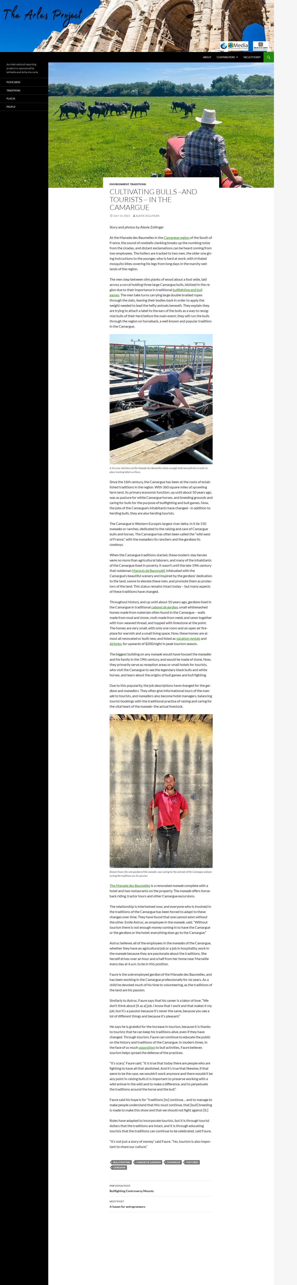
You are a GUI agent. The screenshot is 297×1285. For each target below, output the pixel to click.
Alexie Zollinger (147, 215)
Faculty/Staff (252, 57)
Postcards (13, 82)
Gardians (119, 1167)
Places (11, 98)
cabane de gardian (148, 1162)
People (11, 106)
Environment (119, 184)
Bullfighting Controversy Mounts (132, 1188)
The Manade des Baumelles (130, 885)
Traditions (138, 184)
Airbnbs (116, 644)
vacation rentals (188, 638)
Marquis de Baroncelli (148, 570)
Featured (192, 1162)
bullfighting (121, 1162)
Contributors (226, 57)
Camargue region (176, 237)
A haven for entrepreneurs (127, 1204)
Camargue (173, 1162)
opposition (147, 1047)
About (207, 57)
